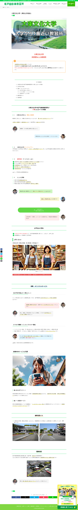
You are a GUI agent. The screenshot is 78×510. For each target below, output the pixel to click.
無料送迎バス (20, 95)
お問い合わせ (51, 506)
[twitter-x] (68, 0)
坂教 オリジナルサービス (23, 88)
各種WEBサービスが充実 (24, 93)
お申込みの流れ (21, 86)
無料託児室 (19, 506)
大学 (13, 15)
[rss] (74, 0)
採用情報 (37, 506)
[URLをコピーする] (1, 261)
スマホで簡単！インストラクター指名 (27, 91)
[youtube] (72, 0)
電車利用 (20, 97)
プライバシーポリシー (44, 506)
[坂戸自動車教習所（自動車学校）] (14, 3)
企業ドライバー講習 (25, 506)
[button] (16, 497)
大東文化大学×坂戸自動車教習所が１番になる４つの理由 (30, 84)
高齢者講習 (32, 506)
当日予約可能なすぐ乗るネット (26, 90)
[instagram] (69, 0)
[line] (71, 0)
